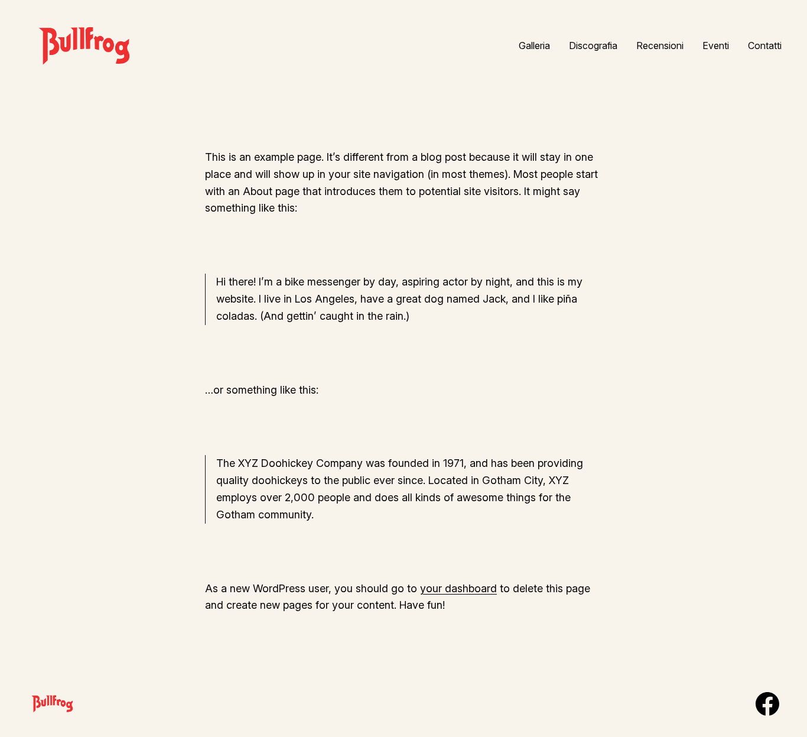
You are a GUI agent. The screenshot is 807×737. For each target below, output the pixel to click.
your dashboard (458, 588)
